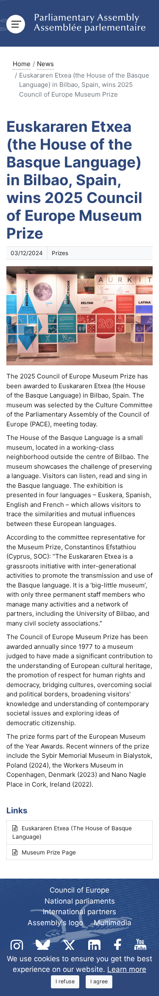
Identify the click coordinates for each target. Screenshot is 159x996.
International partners (79, 911)
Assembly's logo (55, 922)
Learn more (126, 969)
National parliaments (80, 901)
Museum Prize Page (49, 852)
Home (22, 64)
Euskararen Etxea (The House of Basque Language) (72, 832)
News (45, 64)
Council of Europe (79, 890)
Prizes (60, 253)
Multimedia (112, 922)
